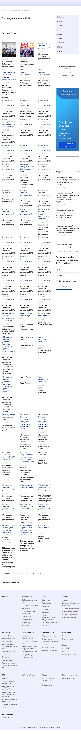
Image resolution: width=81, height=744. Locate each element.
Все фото (60, 51)
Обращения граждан (49, 636)
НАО (3, 675)
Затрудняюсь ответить (67, 281)
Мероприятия (27, 620)
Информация (27, 596)
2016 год (60, 47)
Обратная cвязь (48, 632)
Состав (44, 596)
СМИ (64, 651)
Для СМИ (65, 648)
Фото (64, 642)
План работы (26, 617)
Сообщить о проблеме (67, 145)
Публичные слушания (70, 611)
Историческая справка (30, 605)
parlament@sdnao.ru (69, 678)
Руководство (47, 603)
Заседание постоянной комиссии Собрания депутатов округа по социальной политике (67, 182)
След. (39, 573)
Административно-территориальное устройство (9, 694)
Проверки (5, 657)
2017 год (60, 43)
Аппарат (45, 609)
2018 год (60, 38)
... (29, 573)
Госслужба (26, 608)
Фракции (45, 612)
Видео (64, 645)
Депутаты (45, 606)
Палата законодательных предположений (48, 618)
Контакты (45, 644)
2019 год (60, 34)
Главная (4, 10)
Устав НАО (5, 678)
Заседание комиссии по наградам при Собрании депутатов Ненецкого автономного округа (65, 215)
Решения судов (7, 660)
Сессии (65, 600)
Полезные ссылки (69, 654)
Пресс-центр (13, 10)
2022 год (60, 21)
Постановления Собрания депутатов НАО (9, 647)
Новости (5, 596)
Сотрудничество (28, 632)
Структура (46, 600)
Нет (60, 275)
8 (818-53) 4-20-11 (9, 718)
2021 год (60, 25)
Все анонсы (73, 172)
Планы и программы (69, 614)
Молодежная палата (29, 652)
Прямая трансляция (69, 617)
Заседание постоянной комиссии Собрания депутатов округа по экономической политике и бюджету (67, 231)
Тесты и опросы (48, 647)
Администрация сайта (50, 650)
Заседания (66, 596)
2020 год (60, 30)
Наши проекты (67, 639)
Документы (6, 632)
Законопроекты (7, 641)
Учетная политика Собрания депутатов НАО (9, 665)
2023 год (60, 17)
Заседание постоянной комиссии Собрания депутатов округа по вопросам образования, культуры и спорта (67, 199)
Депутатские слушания (70, 608)
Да (60, 270)
